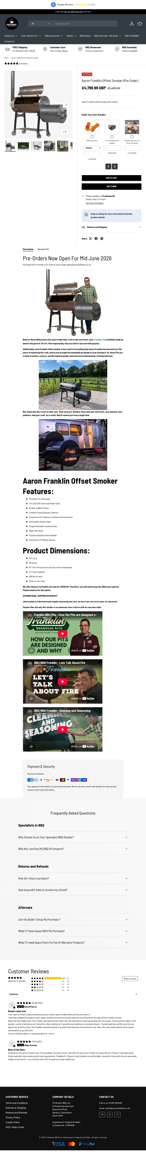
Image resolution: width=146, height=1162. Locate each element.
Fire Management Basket (112, 141)
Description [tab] (28, 249)
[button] (140, 23)
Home (7, 58)
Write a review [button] (130, 978)
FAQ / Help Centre (15, 1127)
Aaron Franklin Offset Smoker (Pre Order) (24, 58)
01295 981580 (115, 1103)
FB (102, 1114)
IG (110, 1114)
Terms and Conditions (17, 1103)
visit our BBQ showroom (73, 11)
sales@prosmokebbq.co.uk (117, 1108)
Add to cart (111, 178)
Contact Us (9, 41)
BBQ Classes (85, 35)
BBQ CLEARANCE (132, 35)
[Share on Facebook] (96, 238)
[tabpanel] (73, 503)
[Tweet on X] (90, 238)
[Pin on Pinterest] (102, 238)
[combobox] (72, 23)
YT (117, 1114)
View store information (95, 203)
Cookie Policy (13, 1122)
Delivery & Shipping (16, 1108)
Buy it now (111, 186)
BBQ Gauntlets (92, 140)
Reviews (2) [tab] (43, 249)
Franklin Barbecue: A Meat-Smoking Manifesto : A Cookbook (132, 144)
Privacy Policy (13, 1117)
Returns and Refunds (16, 1112)
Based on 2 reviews (16, 980)
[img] (24, 1003)
